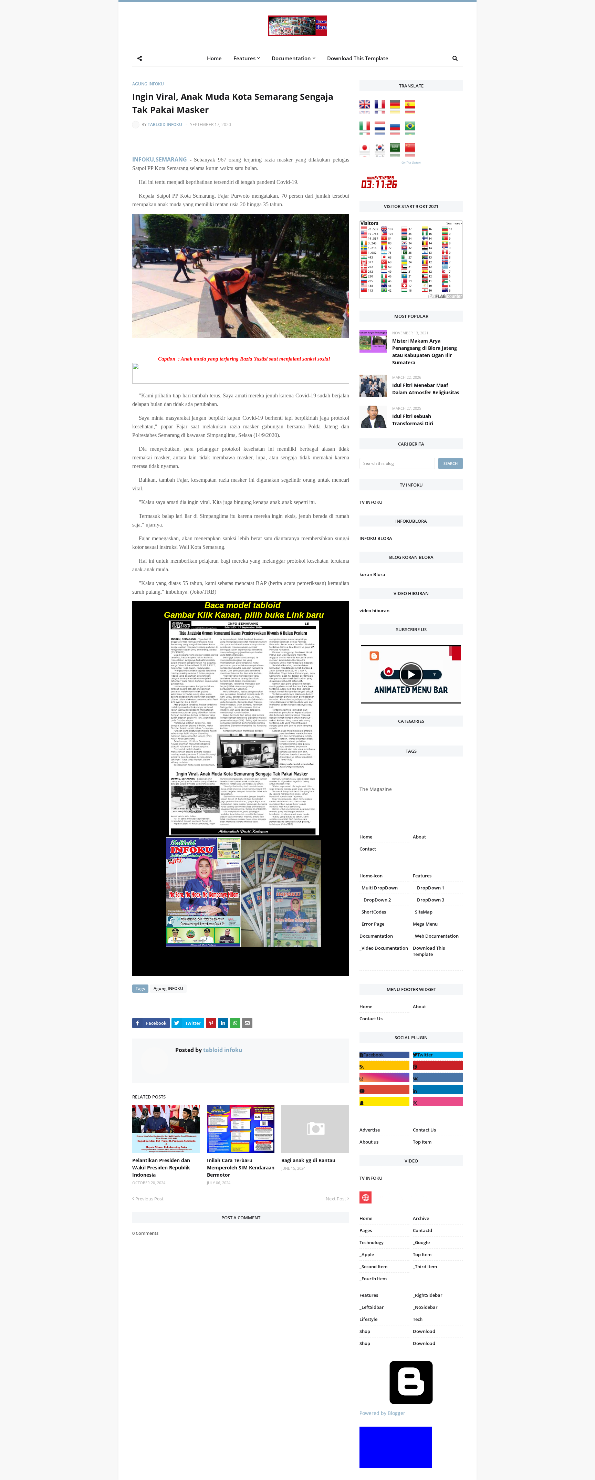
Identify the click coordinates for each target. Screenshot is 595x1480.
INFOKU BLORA (375, 538)
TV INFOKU (371, 502)
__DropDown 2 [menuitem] (375, 900)
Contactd (422, 1230)
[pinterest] (438, 971)
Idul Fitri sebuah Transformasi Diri (412, 420)
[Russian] (397, 133)
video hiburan (374, 610)
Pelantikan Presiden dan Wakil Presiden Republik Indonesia (161, 1167)
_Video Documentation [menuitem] (383, 948)
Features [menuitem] (244, 58)
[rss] (384, 1065)
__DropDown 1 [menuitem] (428, 888)
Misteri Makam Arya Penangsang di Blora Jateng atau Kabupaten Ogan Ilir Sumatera (424, 351)
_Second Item (373, 1266)
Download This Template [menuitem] (357, 58)
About (419, 837)
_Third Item (425, 1266)
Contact (367, 849)
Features (368, 1295)
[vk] (438, 1077)
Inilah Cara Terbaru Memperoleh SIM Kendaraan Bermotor (240, 1167)
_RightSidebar (427, 1295)
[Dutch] (381, 133)
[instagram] (384, 971)
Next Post (336, 1199)
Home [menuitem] (214, 58)
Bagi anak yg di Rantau (308, 1160)
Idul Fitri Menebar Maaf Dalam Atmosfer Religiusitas (425, 389)
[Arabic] (397, 155)
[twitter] (438, 1055)
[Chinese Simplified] (412, 155)
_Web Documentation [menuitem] (436, 936)
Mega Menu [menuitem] (425, 924)
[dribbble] (438, 1101)
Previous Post (149, 1199)
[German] (397, 111)
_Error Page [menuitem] (371, 924)
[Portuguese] (412, 133)
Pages (365, 1230)
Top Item (422, 1142)
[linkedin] (438, 1089)
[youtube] (384, 1089)
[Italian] (366, 133)
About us (368, 1142)
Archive (421, 1218)
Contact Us (371, 1018)
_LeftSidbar (371, 1307)
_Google (421, 1242)
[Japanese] (366, 155)
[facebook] (384, 1055)
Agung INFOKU (148, 84)
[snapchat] (384, 1101)
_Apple (366, 1254)
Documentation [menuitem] (291, 58)
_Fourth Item (373, 1278)
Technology (371, 1242)
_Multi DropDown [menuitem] (378, 888)
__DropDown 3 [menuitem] (428, 900)
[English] (366, 111)
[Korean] (381, 155)
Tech (417, 1319)
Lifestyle (368, 1319)
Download (424, 1331)
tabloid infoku (165, 124)
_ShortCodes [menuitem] (372, 912)
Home (365, 837)
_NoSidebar (425, 1307)
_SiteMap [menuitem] (422, 912)
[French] (381, 111)
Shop (364, 1331)
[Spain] (412, 111)
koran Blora (372, 574)
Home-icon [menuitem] (371, 876)
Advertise (369, 1130)
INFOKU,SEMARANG (159, 159)
